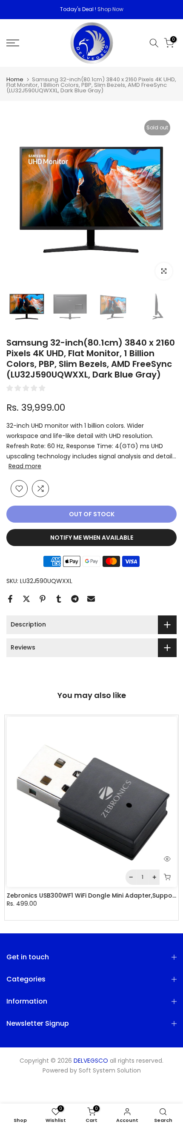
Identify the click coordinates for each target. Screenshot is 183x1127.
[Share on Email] (91, 599)
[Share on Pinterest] (42, 599)
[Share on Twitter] (26, 599)
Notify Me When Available (91, 537)
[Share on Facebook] (10, 599)
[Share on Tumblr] (59, 599)
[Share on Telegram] (75, 599)
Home (14, 79)
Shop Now (110, 9)
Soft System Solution (110, 1071)
